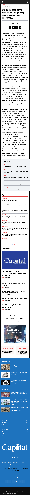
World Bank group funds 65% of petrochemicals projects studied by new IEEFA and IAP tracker (14, 273)
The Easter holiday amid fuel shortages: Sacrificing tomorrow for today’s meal (19, 394)
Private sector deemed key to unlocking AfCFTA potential (16, 184)
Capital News (4, 198)
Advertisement (17, 195)
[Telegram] (16, 481)
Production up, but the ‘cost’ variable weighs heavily (15, 166)
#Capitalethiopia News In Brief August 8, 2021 (13, 189)
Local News (6, 182)
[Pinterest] (16, 27)
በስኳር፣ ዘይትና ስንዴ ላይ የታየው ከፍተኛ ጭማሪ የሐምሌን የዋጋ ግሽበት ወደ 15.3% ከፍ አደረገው (14, 217)
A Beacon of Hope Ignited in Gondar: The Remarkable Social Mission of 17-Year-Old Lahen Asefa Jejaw (15, 229)
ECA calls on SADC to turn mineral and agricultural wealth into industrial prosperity (14, 291)
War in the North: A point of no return (19, 372)
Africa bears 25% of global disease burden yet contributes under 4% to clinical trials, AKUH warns (14, 235)
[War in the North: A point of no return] (5, 375)
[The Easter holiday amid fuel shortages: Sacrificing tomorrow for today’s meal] (5, 394)
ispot (3, 4)
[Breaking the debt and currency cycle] (5, 367)
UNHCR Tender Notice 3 (6, 240)
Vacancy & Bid (4, 238)
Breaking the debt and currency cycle (19, 365)
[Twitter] (13, 27)
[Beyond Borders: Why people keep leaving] (5, 382)
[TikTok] (20, 481)
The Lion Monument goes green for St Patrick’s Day (7, 352)
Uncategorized (7, 187)
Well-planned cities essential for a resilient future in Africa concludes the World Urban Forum (16, 178)
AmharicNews (4, 214)
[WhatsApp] (20, 27)
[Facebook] (10, 27)
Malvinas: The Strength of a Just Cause (9, 200)
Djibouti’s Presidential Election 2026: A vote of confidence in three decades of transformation (19, 401)
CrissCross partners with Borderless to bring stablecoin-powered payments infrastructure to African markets (14, 283)
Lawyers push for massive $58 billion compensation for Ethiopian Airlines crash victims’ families (19, 409)
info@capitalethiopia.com (13, 467)
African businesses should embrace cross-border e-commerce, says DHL (22, 352)
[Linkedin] (13, 481)
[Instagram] (9, 481)
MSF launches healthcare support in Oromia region (14, 298)
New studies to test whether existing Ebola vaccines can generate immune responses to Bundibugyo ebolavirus (13, 305)
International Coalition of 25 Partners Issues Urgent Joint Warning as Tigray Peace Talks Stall (15, 205)
